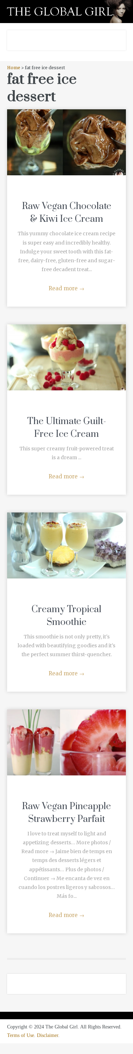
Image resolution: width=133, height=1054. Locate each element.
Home (13, 67)
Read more (66, 288)
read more (66, 135)
